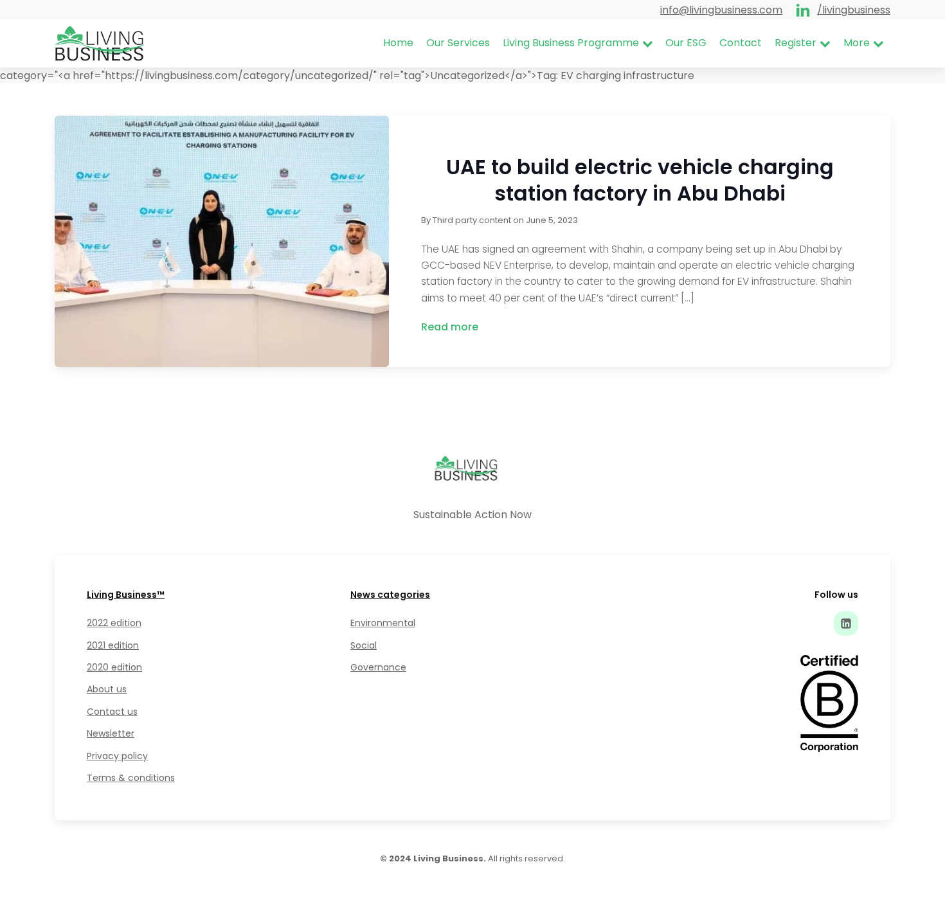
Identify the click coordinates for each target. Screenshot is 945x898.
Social (363, 645)
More (856, 42)
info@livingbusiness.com (721, 10)
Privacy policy (117, 756)
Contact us (112, 711)
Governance (378, 667)
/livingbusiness (853, 10)
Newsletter (110, 733)
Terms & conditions (131, 777)
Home (398, 42)
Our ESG (685, 42)
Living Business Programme (571, 42)
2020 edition (114, 667)
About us (107, 689)
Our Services (458, 42)
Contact (740, 42)
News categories (390, 594)
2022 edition (114, 622)
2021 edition (113, 645)
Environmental (382, 622)
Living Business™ (126, 594)
